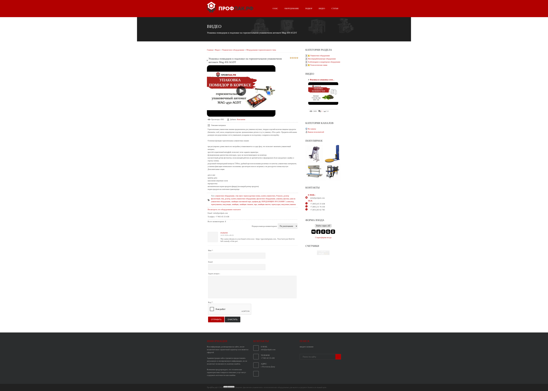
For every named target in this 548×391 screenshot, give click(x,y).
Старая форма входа (323, 237)
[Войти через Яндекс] (323, 232)
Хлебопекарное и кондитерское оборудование (324, 62)
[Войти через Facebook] (318, 232)
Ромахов (279, 196)
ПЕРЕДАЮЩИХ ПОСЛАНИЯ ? (273, 202)
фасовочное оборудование (266, 199)
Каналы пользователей (316, 132)
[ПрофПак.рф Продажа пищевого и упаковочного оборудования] (230, 11)
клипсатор (290, 202)
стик (222, 199)
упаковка (279, 199)
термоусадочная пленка (251, 196)
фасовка (286, 199)
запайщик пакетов (264, 204)
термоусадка (275, 204)
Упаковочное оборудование (233, 50)
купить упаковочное (268, 196)
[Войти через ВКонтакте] (313, 232)
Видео (217, 50)
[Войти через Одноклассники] (333, 232)
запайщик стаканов (246, 204)
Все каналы (312, 129)
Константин (241, 119)
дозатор (227, 199)
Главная (210, 50)
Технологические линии (318, 65)
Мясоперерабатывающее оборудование (322, 59)
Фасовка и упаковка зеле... (322, 80)
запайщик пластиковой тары (241, 202)
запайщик (235, 204)
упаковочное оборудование (224, 196)
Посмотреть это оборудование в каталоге (224, 209)
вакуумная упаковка (288, 204)
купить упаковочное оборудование (243, 199)
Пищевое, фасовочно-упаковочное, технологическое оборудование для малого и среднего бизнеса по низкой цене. (281, 387)
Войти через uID (323, 226)
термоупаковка (216, 204)
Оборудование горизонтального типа (261, 50)
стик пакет (239, 196)
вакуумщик (227, 204)
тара (255, 204)
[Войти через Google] (328, 232)
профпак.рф (256, 202)
